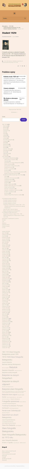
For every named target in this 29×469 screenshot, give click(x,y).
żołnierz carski (23, 442)
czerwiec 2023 (5, 249)
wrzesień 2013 (5, 323)
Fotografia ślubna (8, 179)
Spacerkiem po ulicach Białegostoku (12, 162)
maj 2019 (4, 274)
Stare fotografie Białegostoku (9, 430)
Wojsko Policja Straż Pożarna (11, 173)
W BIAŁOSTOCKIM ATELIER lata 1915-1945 (12, 27)
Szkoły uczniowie (8, 164)
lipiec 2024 (4, 242)
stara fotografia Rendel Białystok (7, 421)
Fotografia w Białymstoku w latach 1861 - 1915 (14, 204)
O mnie (3, 227)
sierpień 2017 (5, 291)
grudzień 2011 (5, 340)
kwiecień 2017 (5, 295)
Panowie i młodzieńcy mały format (10, 28)
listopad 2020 (5, 265)
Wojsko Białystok (16, 442)
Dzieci (5, 176)
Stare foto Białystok (8, 425)
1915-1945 (11, 26)
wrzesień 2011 (5, 343)
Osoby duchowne (8, 187)
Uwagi (3, 457)
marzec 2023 (5, 251)
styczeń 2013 (5, 332)
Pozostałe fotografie (8, 139)
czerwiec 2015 (5, 306)
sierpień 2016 (5, 297)
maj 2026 (4, 236)
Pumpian (5, 141)
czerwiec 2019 (5, 272)
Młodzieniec (14, 112)
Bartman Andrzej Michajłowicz (11, 364)
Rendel (4, 147)
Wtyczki (4, 460)
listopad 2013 (5, 320)
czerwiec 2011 (5, 344)
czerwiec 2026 (5, 234)
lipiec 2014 (4, 314)
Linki (3, 221)
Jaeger (4, 135)
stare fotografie (18, 425)
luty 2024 (4, 243)
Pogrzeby (6, 161)
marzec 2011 (5, 347)
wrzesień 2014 (5, 311)
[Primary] (14, 13)
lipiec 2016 (4, 298)
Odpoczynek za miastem (9, 159)
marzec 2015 (5, 308)
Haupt (4, 133)
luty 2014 (4, 317)
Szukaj (3, 116)
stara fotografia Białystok (8, 420)
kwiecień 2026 (5, 237)
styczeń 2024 (5, 245)
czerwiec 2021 (5, 260)
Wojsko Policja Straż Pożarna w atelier (13, 194)
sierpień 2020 (5, 268)
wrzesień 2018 (5, 280)
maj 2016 (4, 301)
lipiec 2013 (4, 326)
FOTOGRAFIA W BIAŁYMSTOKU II (9, 212)
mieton (17, 36)
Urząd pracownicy (8, 167)
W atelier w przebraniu (9, 191)
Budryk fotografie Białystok (11, 397)
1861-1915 (4, 124)
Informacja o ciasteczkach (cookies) (10, 218)
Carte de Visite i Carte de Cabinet (10, 209)
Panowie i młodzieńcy (9, 188)
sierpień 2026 (5, 231)
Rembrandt (5, 144)
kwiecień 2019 (5, 275)
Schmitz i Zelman (7, 149)
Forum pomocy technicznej (8, 454)
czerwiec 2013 (5, 327)
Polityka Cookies (6, 226)
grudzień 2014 (5, 309)
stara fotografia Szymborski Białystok (9, 423)
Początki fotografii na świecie (9, 200)
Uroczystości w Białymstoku (10, 165)
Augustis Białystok (7, 362)
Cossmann (5, 130)
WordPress (22, 466)
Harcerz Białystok (23, 401)
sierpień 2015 (5, 303)
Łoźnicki (5, 138)
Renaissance (6, 146)
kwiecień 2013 (5, 329)
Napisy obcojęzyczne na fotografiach (11, 211)
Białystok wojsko (21, 394)
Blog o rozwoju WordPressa (8, 451)
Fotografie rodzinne (8, 181)
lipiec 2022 (4, 257)
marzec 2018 (5, 286)
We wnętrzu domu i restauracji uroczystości (14, 172)
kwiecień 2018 (5, 285)
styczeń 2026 (5, 239)
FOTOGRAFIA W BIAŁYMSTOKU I (9, 198)
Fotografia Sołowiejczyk (15, 399)
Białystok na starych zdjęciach (10, 383)
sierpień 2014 (5, 312)
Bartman (5, 126)
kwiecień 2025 (5, 240)
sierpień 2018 (5, 282)
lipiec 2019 (4, 271)
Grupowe (6, 182)
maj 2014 (4, 315)
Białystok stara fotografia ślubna (7, 386)
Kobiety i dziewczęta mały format (11, 185)
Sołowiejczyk (6, 150)
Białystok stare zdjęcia (9, 394)
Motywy (4, 455)
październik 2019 (6, 269)
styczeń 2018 (5, 289)
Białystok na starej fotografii (9, 372)
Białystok (13, 367)
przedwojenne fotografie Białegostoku (9, 403)
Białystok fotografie (8, 370)
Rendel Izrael (6, 410)
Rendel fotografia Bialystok (13, 408)
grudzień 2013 (5, 318)
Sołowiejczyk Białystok (6, 412)
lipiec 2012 (4, 337)
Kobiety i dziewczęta (8, 184)
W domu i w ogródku (9, 168)
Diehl (4, 132)
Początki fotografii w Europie (9, 201)
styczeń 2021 (5, 263)
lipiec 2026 (4, 233)
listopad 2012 (5, 334)
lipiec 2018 (4, 283)
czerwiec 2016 (5, 300)
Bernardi (5, 127)
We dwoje (6, 193)
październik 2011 (6, 341)
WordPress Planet (6, 458)
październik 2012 (6, 335)
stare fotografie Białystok (10, 440)
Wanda (4, 152)
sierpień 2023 (5, 246)
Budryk (4, 129)
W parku (6, 170)
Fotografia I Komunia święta (10, 178)
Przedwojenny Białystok (9, 406)
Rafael (4, 142)
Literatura (4, 223)
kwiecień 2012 (5, 338)
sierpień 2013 (5, 324)
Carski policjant (19, 397)
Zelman (5, 155)
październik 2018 (6, 279)
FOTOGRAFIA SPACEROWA (9, 158)
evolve (6, 466)
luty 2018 (4, 288)
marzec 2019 (5, 277)
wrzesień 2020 (5, 266)
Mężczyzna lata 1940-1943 (15, 109)
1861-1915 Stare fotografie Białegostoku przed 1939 (11, 353)
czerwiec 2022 (5, 259)
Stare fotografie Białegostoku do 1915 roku (14, 436)
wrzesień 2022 (5, 254)
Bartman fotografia (5, 367)
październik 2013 (6, 321)
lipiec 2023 (4, 248)
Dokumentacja (5, 452)
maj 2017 (4, 294)
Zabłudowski (6, 153)
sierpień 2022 (5, 256)
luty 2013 (4, 331)
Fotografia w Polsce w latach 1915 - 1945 (12, 214)
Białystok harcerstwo (18, 370)
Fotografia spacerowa (10, 401)
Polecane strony (5, 224)
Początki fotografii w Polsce (9, 203)
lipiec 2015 (4, 304)
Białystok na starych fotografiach (10, 376)
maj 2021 (4, 262)
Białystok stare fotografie (12, 389)
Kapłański (5, 136)
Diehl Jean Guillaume (6, 399)
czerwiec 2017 (5, 292)
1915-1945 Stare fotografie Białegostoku (12, 358)
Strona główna (5, 26)
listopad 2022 (5, 252)
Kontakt (4, 220)
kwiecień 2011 (5, 346)
